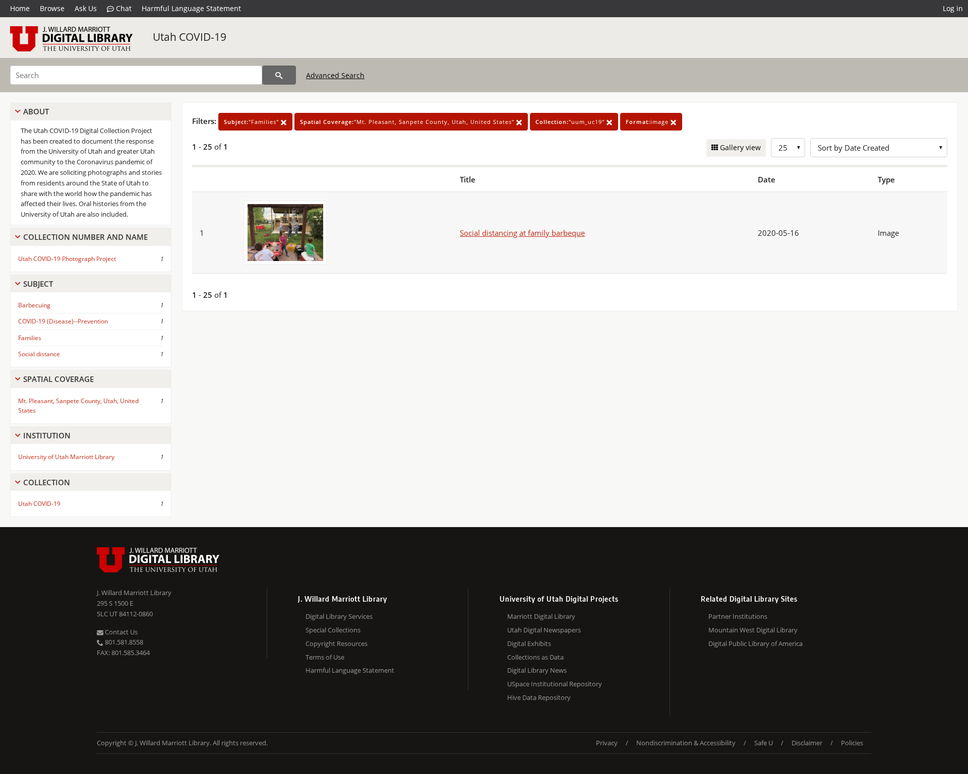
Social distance (39, 354)
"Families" (252, 121)
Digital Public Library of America (755, 643)
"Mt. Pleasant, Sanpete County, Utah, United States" (408, 121)
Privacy (607, 742)
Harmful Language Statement (191, 8)
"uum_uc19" (571, 121)
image (648, 121)
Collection (46, 482)
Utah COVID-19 (189, 37)
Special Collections (333, 629)
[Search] (279, 75)
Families (29, 338)
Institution (47, 435)
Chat (123, 8)
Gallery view (739, 147)
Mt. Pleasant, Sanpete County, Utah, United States (78, 406)
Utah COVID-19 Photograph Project (67, 258)
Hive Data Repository (539, 697)
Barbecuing (34, 305)
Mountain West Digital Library (753, 629)
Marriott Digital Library (541, 616)
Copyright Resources (337, 643)
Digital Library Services (339, 616)
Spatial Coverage (58, 379)
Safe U (763, 742)
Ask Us (86, 8)
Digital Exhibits (529, 643)
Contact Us (120, 631)
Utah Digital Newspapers (544, 629)
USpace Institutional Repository (554, 683)
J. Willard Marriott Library (134, 592)
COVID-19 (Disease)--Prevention (63, 321)
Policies (852, 742)
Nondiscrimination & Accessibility (686, 742)
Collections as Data (535, 657)
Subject (38, 284)
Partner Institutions (737, 616)
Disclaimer (807, 742)
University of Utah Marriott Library (66, 457)
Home (20, 8)
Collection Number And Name (85, 237)
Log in (953, 8)
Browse (52, 8)
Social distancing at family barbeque (522, 233)
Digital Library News (537, 670)
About (36, 111)
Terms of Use (325, 657)
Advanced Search (335, 75)
